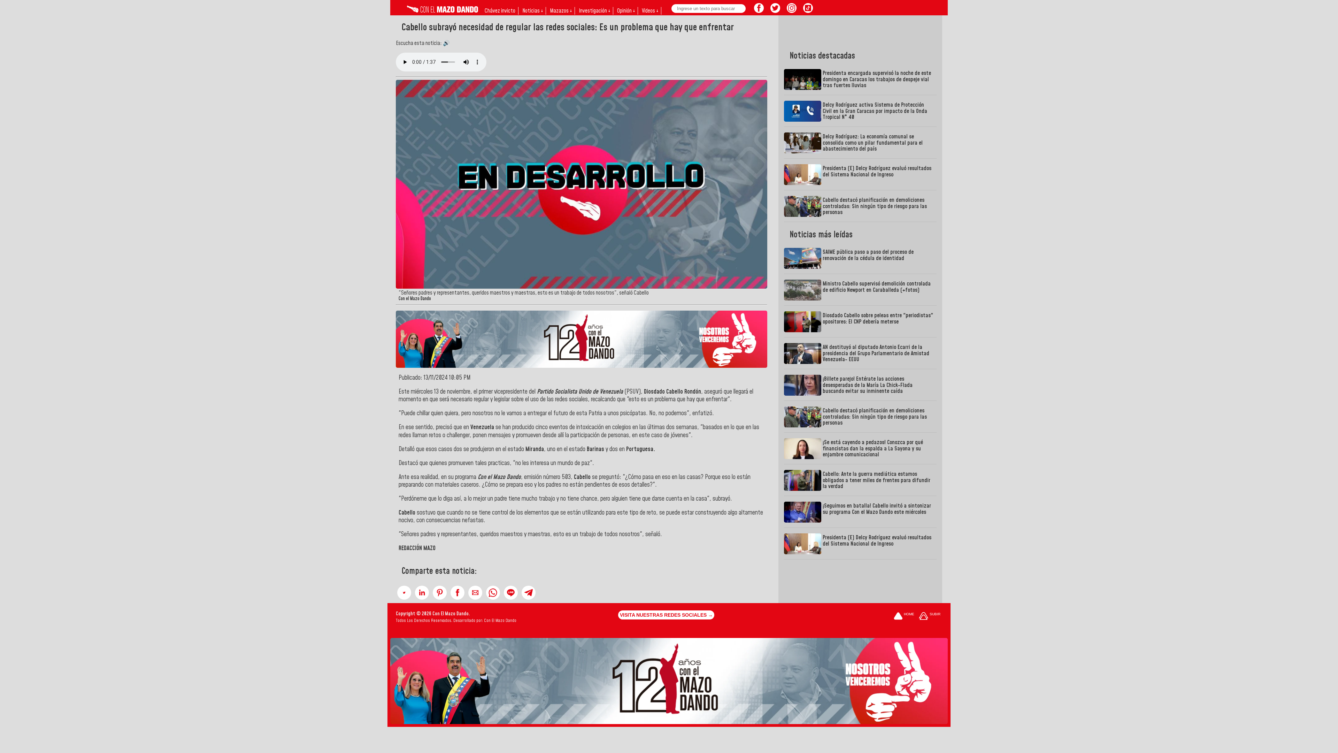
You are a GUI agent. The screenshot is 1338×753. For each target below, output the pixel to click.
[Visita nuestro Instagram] (792, 11)
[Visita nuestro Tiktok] (808, 11)
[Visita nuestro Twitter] (775, 11)
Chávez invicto (500, 11)
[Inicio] (442, 11)
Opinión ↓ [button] (626, 11)
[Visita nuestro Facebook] (759, 11)
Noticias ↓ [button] (532, 11)
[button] (404, 593)
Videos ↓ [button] (650, 11)
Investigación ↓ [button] (594, 11)
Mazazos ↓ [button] (561, 11)
